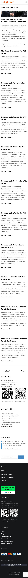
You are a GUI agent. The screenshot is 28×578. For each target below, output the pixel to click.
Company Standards (7, 541)
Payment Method (6, 536)
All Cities (3, 471)
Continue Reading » (6, 73)
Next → (24, 371)
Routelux (3, 480)
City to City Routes (6, 474)
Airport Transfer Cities (7, 477)
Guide (2, 531)
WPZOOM (17, 574)
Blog (2, 534)
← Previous (5, 371)
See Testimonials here (8, 426)
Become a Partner (6, 538)
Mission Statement (6, 543)
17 (21, 370)
